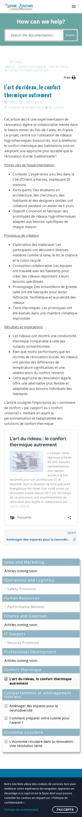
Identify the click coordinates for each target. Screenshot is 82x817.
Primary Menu (74, 6)
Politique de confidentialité (21, 810)
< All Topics (15, 62)
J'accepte (65, 810)
